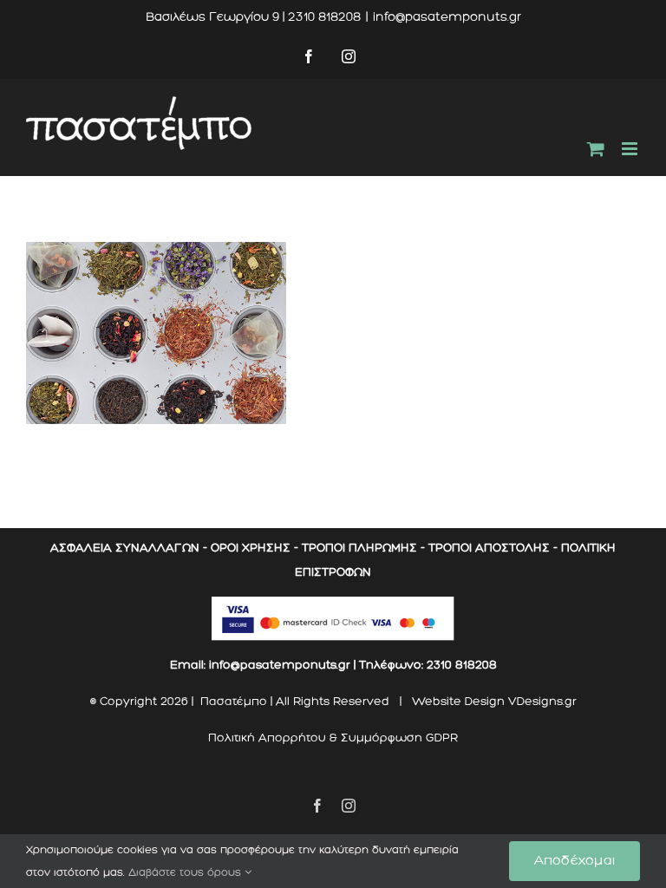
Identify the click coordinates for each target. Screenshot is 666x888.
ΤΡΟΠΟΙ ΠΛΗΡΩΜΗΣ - (363, 547)
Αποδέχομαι (574, 860)
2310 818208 (462, 664)
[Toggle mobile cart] (595, 149)
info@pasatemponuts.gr (447, 17)
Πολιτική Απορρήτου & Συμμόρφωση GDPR (333, 737)
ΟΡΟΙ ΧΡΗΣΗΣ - (254, 547)
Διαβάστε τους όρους (186, 872)
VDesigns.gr (542, 701)
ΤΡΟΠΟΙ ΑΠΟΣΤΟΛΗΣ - (493, 547)
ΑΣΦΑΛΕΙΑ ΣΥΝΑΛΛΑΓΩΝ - (128, 547)
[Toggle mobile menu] (631, 149)
